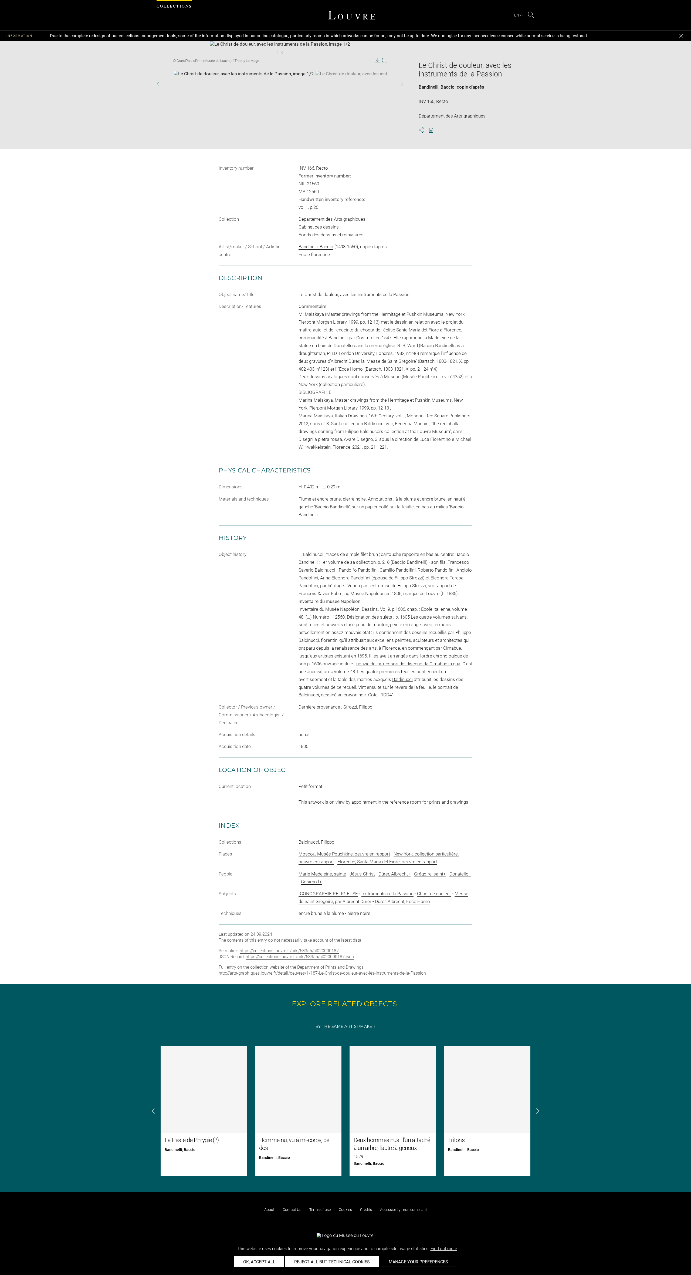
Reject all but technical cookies (332, 1261)
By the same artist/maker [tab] (345, 1026)
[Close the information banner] (681, 36)
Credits (366, 1209)
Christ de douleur (434, 893)
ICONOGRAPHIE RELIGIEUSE (328, 893)
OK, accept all (259, 1261)
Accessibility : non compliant (403, 1209)
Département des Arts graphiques (332, 219)
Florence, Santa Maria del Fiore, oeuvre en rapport (387, 861)
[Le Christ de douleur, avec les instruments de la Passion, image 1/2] (244, 84)
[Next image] (392, 84)
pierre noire (358, 913)
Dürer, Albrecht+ (394, 874)
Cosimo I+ (311, 881)
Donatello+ (460, 874)
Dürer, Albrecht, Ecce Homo (402, 901)
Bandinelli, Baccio (437, 87)
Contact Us (292, 1209)
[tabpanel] (345, 1111)
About (269, 1209)
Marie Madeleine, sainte (322, 874)
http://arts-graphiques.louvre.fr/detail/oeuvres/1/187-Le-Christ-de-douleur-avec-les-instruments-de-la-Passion (322, 973)
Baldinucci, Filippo (316, 842)
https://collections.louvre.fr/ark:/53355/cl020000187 (289, 950)
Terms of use (320, 1209)
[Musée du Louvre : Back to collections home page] (352, 15)
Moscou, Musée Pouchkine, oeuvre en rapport (344, 854)
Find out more (444, 1248)
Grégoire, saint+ (430, 874)
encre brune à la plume (321, 913)
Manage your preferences (418, 1261)
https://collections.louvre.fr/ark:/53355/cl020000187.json (300, 956)
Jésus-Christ (362, 874)
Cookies (345, 1209)
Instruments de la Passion (387, 893)
